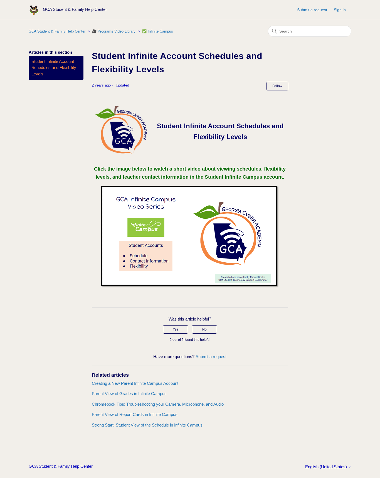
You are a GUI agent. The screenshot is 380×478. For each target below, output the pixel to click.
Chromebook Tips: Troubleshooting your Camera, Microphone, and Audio (158, 404)
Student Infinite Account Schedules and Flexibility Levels (53, 67)
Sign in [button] (340, 10)
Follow (277, 86)
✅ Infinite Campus (157, 31)
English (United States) (326, 466)
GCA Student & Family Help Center (57, 31)
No (204, 329)
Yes (175, 329)
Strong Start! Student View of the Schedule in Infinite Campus (147, 425)
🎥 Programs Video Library (113, 31)
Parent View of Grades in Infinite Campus (129, 393)
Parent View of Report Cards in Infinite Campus (134, 414)
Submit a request (312, 10)
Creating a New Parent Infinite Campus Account (135, 383)
